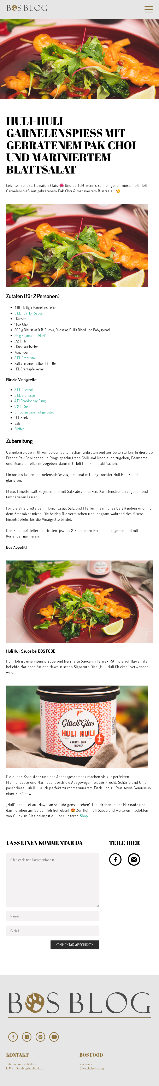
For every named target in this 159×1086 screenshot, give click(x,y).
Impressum (86, 1064)
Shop (84, 816)
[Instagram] (26, 1037)
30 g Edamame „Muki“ (30, 335)
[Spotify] (40, 1037)
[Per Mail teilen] (134, 859)
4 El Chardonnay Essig (30, 401)
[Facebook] (13, 1037)
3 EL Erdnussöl (25, 395)
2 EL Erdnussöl (25, 358)
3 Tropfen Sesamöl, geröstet (34, 412)
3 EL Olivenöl (23, 389)
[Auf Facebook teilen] (115, 859)
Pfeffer (19, 429)
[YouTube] (54, 1037)
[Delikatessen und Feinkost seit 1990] (27, 9)
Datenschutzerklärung (92, 1068)
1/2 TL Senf (22, 406)
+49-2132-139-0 (28, 1064)
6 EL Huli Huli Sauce (28, 313)
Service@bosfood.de (29, 1068)
